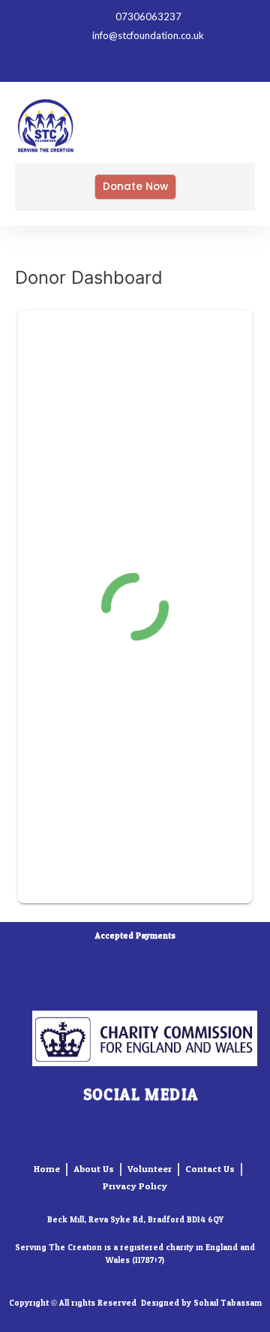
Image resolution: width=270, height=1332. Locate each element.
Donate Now (135, 186)
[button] (219, 129)
